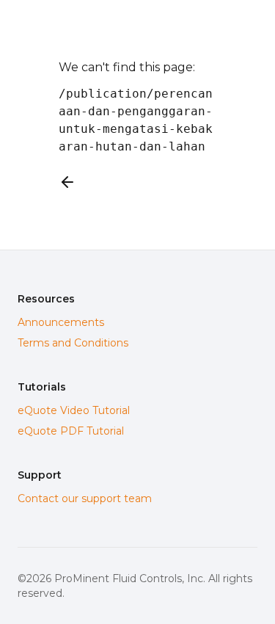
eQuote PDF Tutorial (71, 431)
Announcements (61, 322)
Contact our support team (85, 498)
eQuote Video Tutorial (74, 410)
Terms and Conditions (73, 342)
